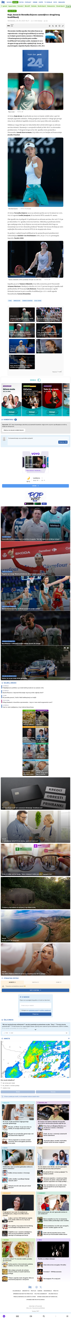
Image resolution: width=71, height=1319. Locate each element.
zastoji (35, 982)
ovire (58, 982)
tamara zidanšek (27, 300)
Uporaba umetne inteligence (35, 1299)
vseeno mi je (6, 1088)
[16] (32, 399)
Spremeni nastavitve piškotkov (23, 1293)
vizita (5, 1148)
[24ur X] (41, 1287)
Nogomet (4, 6)
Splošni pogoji (53, 1293)
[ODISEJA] (35, 380)
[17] (11, 399)
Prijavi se (61, 442)
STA (12, 26)
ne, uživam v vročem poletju (11, 1085)
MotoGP (27, 6)
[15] (52, 399)
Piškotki (55, 1290)
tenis (10, 300)
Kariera (39, 1290)
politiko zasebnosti (45, 1010)
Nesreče (12, 982)
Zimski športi (60, 6)
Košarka (33, 6)
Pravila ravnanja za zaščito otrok (25, 1296)
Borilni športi (42, 6)
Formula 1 (20, 6)
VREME (34, 486)
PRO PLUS (33, 1290)
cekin (40, 1148)
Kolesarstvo (51, 6)
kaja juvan (37, 300)
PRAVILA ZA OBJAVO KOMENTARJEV (14, 430)
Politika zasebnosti (40, 1293)
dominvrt (41, 1193)
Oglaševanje (17, 1290)
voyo (40, 1240)
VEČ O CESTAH (34, 990)
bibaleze (6, 1102)
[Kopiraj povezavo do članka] (62, 26)
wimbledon (17, 300)
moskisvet (7, 1193)
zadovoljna (42, 1102)
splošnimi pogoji (33, 1010)
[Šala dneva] (66, 1033)
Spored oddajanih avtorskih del (47, 1296)
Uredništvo (25, 1290)
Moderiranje (48, 1290)
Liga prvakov (12, 6)
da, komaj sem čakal (9, 1083)
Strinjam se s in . (36, 1010)
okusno (6, 1240)
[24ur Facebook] (36, 1287)
